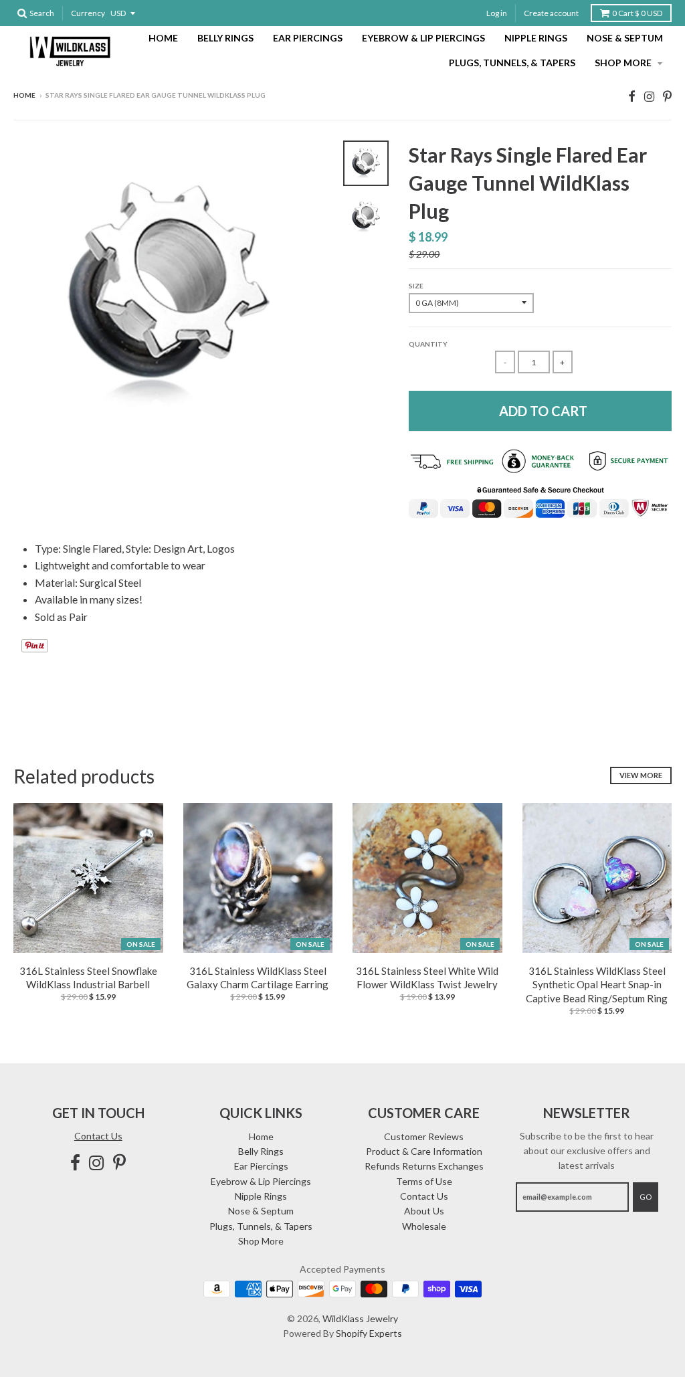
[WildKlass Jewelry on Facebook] (631, 96)
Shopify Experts (369, 1333)
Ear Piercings (307, 37)
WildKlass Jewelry (360, 1318)
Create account (551, 13)
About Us (424, 1210)
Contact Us (98, 1135)
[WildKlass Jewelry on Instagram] (649, 96)
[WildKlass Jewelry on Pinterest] (667, 96)
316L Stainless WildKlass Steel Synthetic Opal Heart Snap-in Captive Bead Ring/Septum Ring (597, 985)
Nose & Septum (625, 37)
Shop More (624, 62)
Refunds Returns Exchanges (424, 1166)
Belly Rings (225, 37)
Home (163, 37)
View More (640, 775)
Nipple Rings (535, 37)
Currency (88, 13)
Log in (496, 13)
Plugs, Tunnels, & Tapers (512, 62)
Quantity (428, 344)
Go (646, 1196)
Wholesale (424, 1226)
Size (416, 286)
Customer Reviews (424, 1136)
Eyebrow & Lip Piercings (423, 37)
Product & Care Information (424, 1151)
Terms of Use (424, 1181)
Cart (637, 13)
